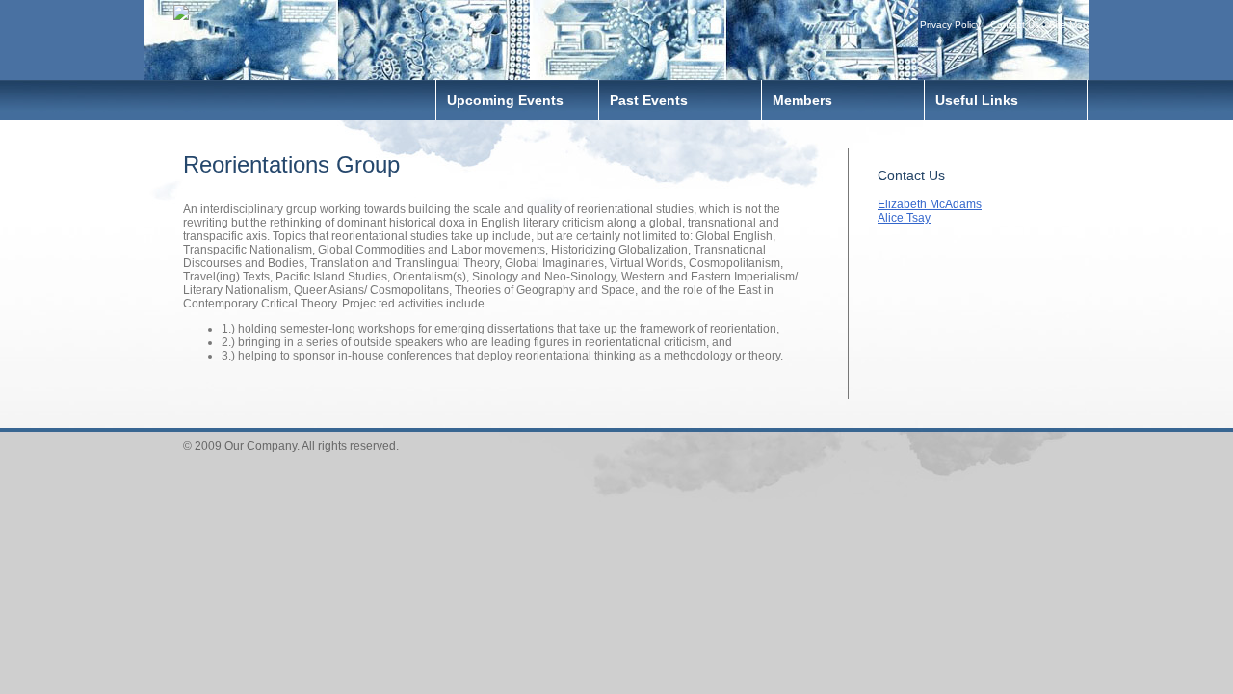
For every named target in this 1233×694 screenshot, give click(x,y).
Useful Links (976, 100)
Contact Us (1014, 24)
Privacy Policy (950, 24)
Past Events (649, 100)
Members (802, 100)
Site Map (1069, 24)
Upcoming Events (505, 100)
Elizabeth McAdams (930, 204)
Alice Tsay (904, 218)
